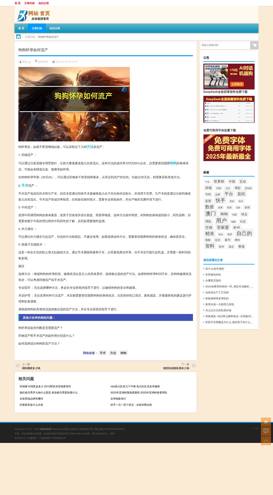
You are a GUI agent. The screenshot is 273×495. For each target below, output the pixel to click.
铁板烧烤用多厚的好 (217, 298)
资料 (209, 245)
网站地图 (99, 428)
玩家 (234, 214)
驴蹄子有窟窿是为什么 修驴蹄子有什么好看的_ (230, 322)
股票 (230, 234)
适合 (231, 246)
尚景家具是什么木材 (31, 404)
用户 (221, 220)
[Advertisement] (111, 469)
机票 (229, 207)
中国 (232, 181)
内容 (218, 188)
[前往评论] (265, 431)
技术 (241, 201)
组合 (221, 234)
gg (29, 61)
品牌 (217, 194)
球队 (208, 221)
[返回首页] (265, 422)
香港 (241, 246)
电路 (233, 221)
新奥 (220, 207)
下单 (207, 181)
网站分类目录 (71, 428)
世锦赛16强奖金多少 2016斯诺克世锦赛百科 (45, 386)
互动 (243, 181)
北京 (228, 188)
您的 (232, 201)
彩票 (208, 201)
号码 (208, 194)
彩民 (241, 193)
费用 (237, 240)
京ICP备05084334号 (114, 428)
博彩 (237, 188)
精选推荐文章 (86, 428)
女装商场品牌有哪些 (31, 398)
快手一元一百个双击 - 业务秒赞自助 (131, 404)
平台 (229, 193)
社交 (243, 221)
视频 (207, 240)
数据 (209, 207)
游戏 (247, 207)
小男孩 (255, 428)
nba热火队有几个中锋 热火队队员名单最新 (135, 386)
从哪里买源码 (213, 280)
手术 (25, 185)
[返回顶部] (265, 440)
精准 (209, 233)
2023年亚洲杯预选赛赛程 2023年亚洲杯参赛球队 (138, 392)
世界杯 (219, 181)
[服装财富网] (34, 7)
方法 (90, 146)
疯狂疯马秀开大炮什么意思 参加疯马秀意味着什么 (49, 392)
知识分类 (43, 3)
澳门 (210, 213)
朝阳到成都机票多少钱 (176, 368)
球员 (244, 214)
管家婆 (223, 227)
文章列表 (29, 3)
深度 (238, 207)
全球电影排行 (118, 398)
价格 (208, 187)
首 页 (18, 3)
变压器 (248, 188)
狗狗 (173, 163)
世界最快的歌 (213, 274)
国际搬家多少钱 (31, 368)
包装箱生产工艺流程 (217, 292)
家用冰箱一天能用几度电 (219, 304)
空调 (208, 227)
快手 (220, 199)
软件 (221, 246)
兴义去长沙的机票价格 (218, 310)
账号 (227, 240)
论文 (217, 240)
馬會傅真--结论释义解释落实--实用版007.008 (230, 316)
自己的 (244, 233)
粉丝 (236, 227)
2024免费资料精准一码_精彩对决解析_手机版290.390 (230, 286)
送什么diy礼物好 (214, 268)
